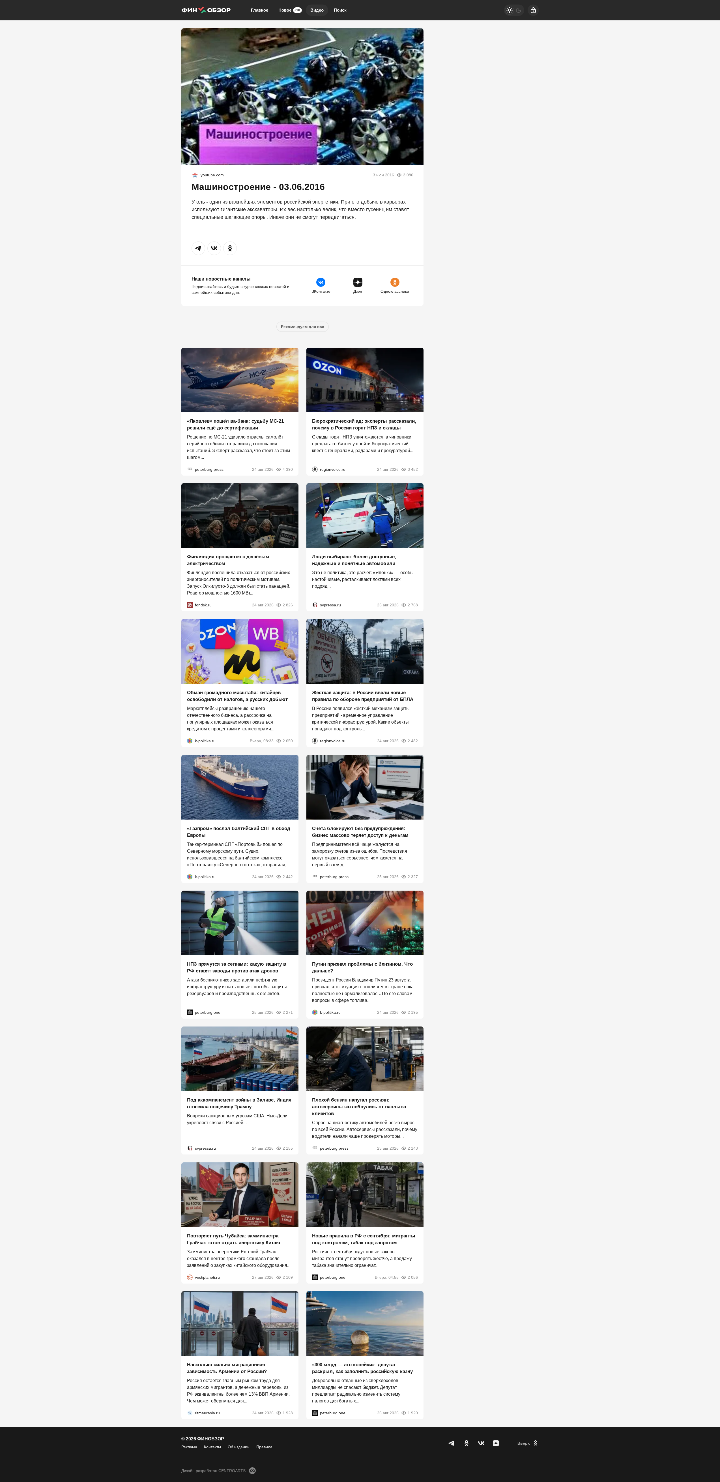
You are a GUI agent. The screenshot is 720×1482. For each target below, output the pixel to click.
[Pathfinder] (190, 1413)
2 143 (413, 1148)
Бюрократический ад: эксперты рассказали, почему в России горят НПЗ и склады (364, 424)
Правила (264, 1447)
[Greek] (195, 175)
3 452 (413, 469)
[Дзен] (496, 1443)
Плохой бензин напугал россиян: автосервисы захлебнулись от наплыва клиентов (359, 1106)
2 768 (413, 605)
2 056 (413, 1277)
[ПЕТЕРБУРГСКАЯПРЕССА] (190, 469)
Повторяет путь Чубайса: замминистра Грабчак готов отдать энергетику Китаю (233, 1239)
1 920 (413, 1413)
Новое (289, 10)
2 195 (413, 1012)
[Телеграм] (451, 1443)
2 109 (288, 1277)
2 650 (288, 741)
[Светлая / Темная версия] (514, 10)
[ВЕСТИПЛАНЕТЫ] (190, 1277)
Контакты (212, 1447)
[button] (198, 248)
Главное (259, 10)
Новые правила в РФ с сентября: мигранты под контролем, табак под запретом (363, 1239)
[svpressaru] (315, 605)
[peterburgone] (190, 1012)
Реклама (189, 1447)
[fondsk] (190, 605)
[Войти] (533, 10)
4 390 (288, 469)
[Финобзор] (206, 10)
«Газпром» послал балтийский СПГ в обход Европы (238, 832)
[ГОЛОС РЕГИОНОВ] (315, 469)
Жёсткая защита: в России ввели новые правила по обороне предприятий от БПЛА (362, 696)
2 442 (288, 876)
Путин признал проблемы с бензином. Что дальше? (362, 967)
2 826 (288, 605)
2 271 (288, 1012)
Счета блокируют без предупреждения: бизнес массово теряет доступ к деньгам (360, 832)
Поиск (340, 10)
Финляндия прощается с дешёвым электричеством (228, 560)
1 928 (288, 1413)
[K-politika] (190, 741)
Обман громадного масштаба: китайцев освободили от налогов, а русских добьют (237, 696)
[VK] (481, 1443)
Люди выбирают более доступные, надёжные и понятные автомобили (354, 560)
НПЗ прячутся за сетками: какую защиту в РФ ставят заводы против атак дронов (236, 967)
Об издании (239, 1447)
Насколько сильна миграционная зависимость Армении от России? (227, 1368)
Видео (317, 10)
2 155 (288, 1148)
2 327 (413, 876)
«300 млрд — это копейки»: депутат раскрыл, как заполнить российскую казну (362, 1368)
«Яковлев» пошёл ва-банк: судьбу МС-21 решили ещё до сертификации (235, 424)
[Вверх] (528, 1443)
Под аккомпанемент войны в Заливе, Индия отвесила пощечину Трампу (239, 1103)
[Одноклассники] (466, 1443)
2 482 (413, 741)
